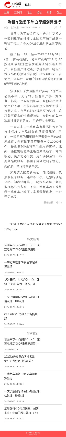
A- (61, 27)
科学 (49, 12)
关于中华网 (29, 433)
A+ (55, 27)
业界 (6, 12)
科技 (28, 4)
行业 (29, 12)
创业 (59, 12)
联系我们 (37, 433)
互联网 (18, 12)
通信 (39, 12)
